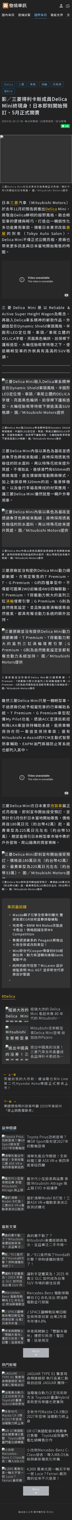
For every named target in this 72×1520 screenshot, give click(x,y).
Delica (8, 84)
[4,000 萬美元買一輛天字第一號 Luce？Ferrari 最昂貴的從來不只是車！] (13, 1474)
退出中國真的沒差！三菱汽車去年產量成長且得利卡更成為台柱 (47, 1051)
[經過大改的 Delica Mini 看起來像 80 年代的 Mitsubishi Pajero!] (17, 1014)
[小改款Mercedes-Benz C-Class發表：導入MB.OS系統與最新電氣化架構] (13, 1455)
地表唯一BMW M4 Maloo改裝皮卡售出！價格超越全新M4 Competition (38, 929)
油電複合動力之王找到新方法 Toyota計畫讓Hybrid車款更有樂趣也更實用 (48, 1397)
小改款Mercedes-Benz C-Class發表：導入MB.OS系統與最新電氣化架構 (48, 1454)
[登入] (61, 6)
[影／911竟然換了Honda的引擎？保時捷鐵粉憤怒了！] (13, 1260)
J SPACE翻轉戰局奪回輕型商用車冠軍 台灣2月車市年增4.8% (47, 1316)
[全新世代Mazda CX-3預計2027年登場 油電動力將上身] (13, 1417)
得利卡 (8, 91)
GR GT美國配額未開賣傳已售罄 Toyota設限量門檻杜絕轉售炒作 (47, 1435)
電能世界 (57, 15)
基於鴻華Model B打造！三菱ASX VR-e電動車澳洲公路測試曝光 (48, 1202)
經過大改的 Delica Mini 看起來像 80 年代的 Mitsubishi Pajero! (46, 1013)
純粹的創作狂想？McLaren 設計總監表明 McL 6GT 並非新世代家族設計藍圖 (38, 969)
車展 (33, 84)
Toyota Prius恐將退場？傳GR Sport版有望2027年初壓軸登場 (47, 1141)
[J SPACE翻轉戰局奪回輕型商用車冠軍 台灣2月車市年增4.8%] (13, 1317)
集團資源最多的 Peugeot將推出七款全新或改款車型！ (38, 942)
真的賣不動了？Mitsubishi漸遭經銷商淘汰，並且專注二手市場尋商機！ (47, 1240)
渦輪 (44, 84)
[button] (67, 5)
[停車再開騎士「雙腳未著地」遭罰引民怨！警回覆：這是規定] (13, 1336)
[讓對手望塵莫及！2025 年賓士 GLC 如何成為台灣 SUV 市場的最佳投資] (13, 1279)
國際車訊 (40, 15)
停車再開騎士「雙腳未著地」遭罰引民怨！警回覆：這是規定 (47, 1336)
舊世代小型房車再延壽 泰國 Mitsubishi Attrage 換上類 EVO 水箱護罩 (47, 1183)
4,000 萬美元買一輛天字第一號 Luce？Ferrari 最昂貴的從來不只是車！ (48, 1473)
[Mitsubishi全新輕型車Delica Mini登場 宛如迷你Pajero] (17, 1033)
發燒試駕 (24, 15)
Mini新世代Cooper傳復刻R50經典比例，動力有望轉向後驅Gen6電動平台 (38, 955)
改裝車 (57, 84)
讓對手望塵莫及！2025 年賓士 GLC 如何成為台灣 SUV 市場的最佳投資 (48, 1278)
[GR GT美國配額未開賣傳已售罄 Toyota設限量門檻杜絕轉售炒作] (13, 1436)
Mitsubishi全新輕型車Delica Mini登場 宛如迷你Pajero (47, 1032)
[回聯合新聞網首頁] (5, 5)
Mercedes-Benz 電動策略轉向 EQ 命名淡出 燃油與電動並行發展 (48, 1297)
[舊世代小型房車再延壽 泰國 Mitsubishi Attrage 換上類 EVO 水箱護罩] (13, 1184)
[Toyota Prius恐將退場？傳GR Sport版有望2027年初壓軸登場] (13, 1142)
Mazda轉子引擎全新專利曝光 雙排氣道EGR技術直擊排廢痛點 (38, 917)
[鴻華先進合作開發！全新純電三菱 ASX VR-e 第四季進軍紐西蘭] (13, 1161)
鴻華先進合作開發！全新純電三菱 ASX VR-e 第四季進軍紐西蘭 (48, 1160)
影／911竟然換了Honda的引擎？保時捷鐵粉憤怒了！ (48, 1259)
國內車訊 (8, 15)
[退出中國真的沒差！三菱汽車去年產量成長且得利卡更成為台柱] (17, 1052)
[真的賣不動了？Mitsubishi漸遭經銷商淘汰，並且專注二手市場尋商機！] (13, 1241)
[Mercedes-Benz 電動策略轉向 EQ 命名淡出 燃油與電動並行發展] (13, 1298)
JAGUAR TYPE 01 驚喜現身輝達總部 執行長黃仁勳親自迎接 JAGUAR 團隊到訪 (47, 1378)
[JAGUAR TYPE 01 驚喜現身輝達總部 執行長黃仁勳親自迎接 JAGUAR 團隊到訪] (13, 1379)
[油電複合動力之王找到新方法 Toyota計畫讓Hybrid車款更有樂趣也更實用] (13, 1398)
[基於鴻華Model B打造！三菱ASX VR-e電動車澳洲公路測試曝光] (13, 1203)
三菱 (21, 84)
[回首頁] (18, 5)
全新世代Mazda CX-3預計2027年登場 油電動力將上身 (48, 1416)
